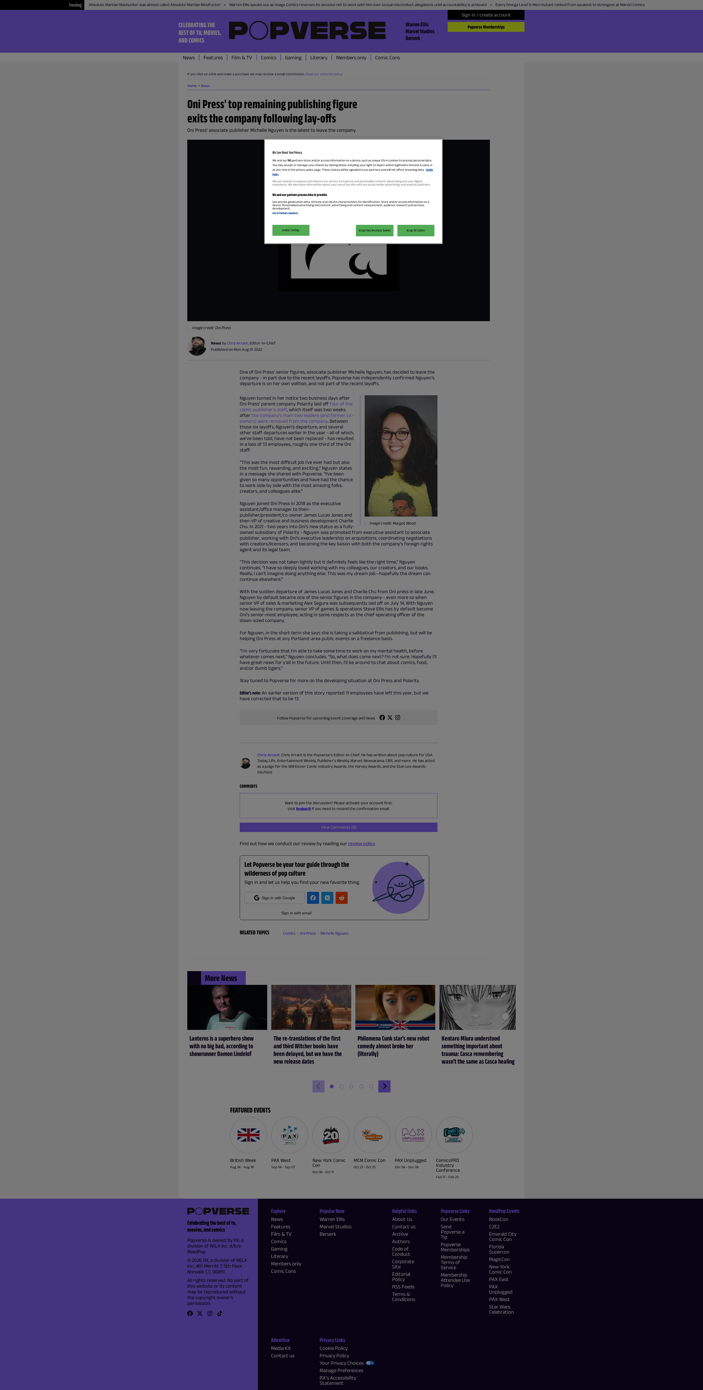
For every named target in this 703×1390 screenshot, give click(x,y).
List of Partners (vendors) (285, 213)
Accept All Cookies (416, 230)
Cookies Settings (290, 230)
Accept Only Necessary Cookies (374, 230)
